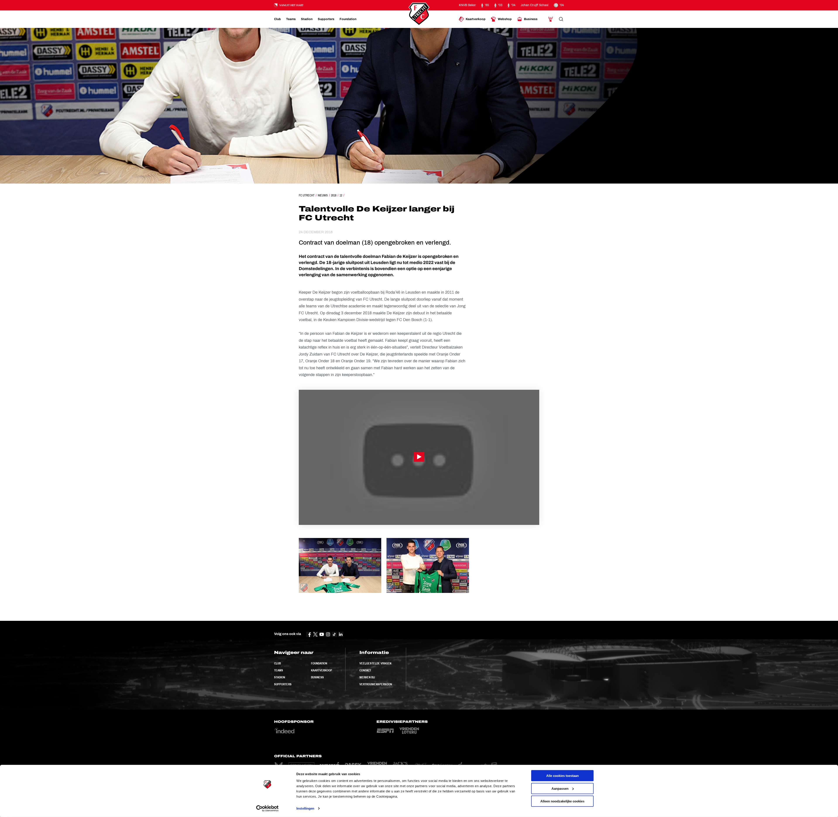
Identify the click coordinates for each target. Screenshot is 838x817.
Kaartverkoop (321, 670)
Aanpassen (559, 788)
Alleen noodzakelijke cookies (562, 801)
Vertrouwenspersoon (375, 684)
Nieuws (323, 195)
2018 (333, 195)
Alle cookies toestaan (562, 776)
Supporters (283, 684)
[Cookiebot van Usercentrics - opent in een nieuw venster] (267, 808)
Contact (365, 670)
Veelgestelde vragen (375, 663)
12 (341, 195)
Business (317, 677)
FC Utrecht (306, 195)
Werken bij (367, 677)
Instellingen (305, 808)
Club (277, 663)
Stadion (279, 677)
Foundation (319, 663)
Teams (278, 670)
